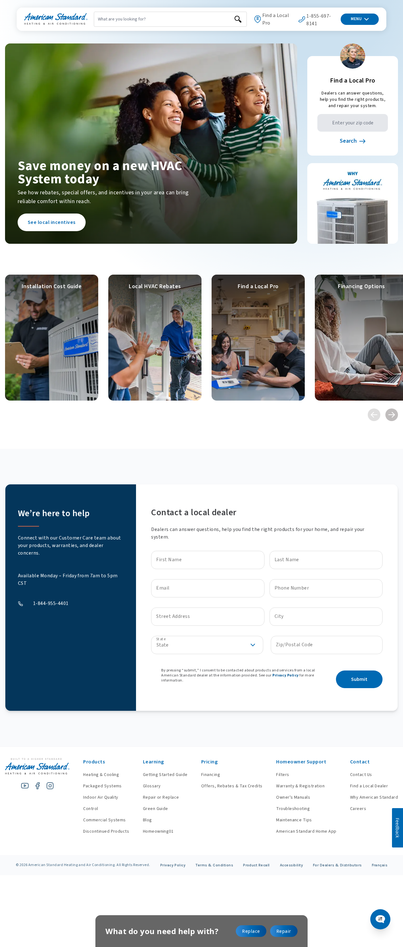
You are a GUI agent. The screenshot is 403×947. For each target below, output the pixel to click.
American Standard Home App (306, 831)
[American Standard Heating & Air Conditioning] (56, 19)
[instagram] (50, 786)
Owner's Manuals (293, 797)
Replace (251, 931)
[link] (51, 338)
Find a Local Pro (275, 19)
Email (162, 588)
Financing (210, 775)
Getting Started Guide (165, 775)
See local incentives (52, 222)
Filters (282, 775)
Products (94, 761)
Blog (147, 820)
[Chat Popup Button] (380, 919)
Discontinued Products (106, 831)
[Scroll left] (374, 414)
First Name (169, 559)
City (279, 616)
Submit (359, 679)
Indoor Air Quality (100, 797)
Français (380, 865)
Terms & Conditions (214, 865)
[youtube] (25, 786)
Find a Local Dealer (369, 786)
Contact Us (361, 775)
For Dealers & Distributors (337, 865)
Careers (358, 809)
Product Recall (256, 865)
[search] (238, 19)
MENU (356, 19)
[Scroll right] (391, 414)
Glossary (152, 786)
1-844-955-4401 (51, 603)
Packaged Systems (102, 786)
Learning (153, 761)
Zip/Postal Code (294, 644)
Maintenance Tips (294, 820)
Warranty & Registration (300, 786)
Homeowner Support (301, 761)
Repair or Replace (161, 797)
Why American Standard (374, 797)
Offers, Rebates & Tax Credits (232, 786)
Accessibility (291, 865)
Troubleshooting (293, 809)
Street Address (173, 616)
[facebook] (37, 786)
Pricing (209, 761)
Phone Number (292, 588)
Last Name (287, 559)
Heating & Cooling (101, 775)
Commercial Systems (104, 820)
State (161, 639)
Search (348, 141)
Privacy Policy (285, 675)
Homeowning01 (158, 831)
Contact (360, 761)
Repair (283, 931)
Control (90, 809)
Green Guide (155, 809)
